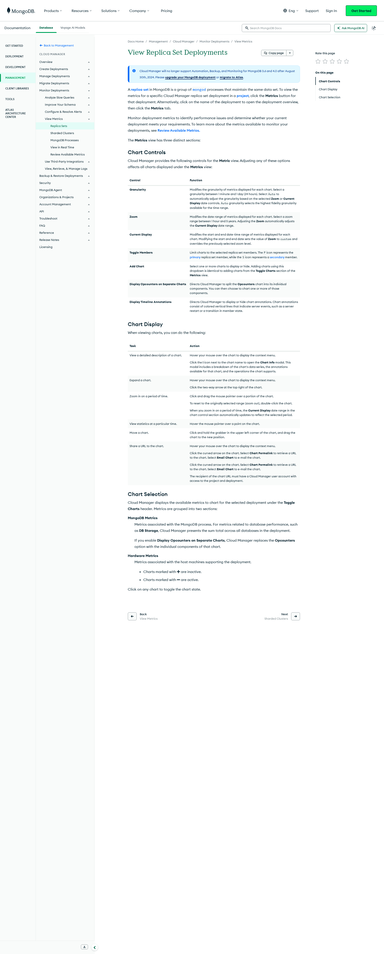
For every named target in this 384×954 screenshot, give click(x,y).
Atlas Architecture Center (15, 113)
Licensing (45, 247)
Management (158, 41)
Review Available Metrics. (179, 130)
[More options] (289, 53)
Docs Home (136, 41)
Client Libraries (17, 88)
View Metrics (243, 41)
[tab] (46, 27)
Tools (9, 99)
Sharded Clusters (62, 133)
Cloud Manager (183, 41)
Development (15, 67)
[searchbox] (286, 28)
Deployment (14, 56)
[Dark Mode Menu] (374, 28)
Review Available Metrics (67, 154)
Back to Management (59, 45)
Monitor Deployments (214, 41)
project (243, 95)
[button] (290, 10)
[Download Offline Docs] (84, 946)
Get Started (361, 10)
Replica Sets (58, 126)
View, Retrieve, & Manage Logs (66, 168)
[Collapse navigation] (94, 947)
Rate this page (325, 53)
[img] (318, 61)
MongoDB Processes (64, 140)
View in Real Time (62, 147)
